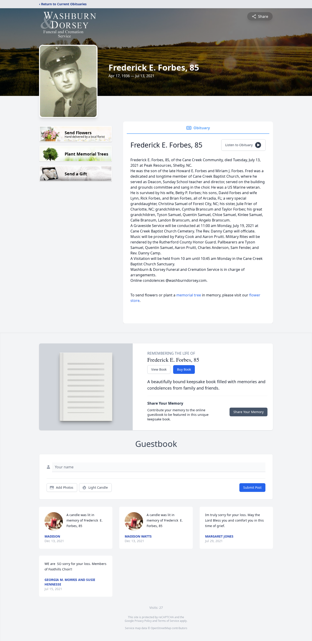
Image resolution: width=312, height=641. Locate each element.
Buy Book (184, 369)
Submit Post (252, 487)
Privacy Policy (143, 621)
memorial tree (188, 295)
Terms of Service (168, 621)
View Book (159, 369)
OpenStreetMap (161, 628)
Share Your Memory (248, 412)
